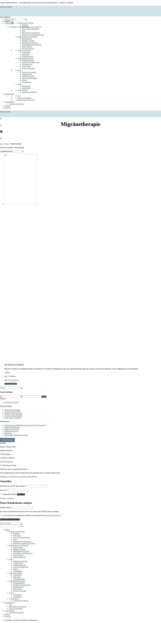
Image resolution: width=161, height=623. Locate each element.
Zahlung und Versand (11, 429)
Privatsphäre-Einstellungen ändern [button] (16, 435)
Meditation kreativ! (28, 76)
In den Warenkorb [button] (10, 384)
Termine (7, 106)
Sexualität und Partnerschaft (31, 45)
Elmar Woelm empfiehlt (12, 418)
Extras (20, 84)
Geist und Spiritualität (29, 78)
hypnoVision (26, 66)
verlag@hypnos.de (6, 462)
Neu (19, 96)
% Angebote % (23, 90)
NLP (23, 31)
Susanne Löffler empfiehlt (13, 414)
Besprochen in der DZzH (26, 100)
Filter (43, 396)
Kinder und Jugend (24, 50)
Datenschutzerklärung (11, 427)
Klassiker (25, 25)
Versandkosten (13, 380)
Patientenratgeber (28, 60)
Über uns (7, 108)
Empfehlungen (9, 94)
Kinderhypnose (27, 64)
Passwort (4, 490)
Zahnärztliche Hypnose (26, 58)
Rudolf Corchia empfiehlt (13, 416)
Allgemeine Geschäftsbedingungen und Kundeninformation (25, 425)
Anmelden (21, 494)
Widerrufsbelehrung (11, 431)
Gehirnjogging (27, 74)
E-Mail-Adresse (6, 507)
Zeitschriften (26, 88)
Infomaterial (26, 86)
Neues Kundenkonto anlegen (10, 519)
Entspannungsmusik (29, 72)
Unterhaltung (26, 82)
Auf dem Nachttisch (24, 98)
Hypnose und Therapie (25, 23)
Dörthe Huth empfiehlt (12, 410)
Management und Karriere (31, 33)
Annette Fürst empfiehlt (12, 412)
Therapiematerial (28, 56)
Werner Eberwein (28, 48)
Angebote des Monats (29, 92)
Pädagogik (25, 54)
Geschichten (26, 52)
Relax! (20, 70)
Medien (7, 21)
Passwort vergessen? (7, 498)
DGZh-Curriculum (28, 68)
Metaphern (25, 27)
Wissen (24, 80)
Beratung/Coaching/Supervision (33, 35)
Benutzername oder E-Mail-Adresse (13, 486)
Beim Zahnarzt (27, 47)
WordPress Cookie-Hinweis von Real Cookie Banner (18, 477)
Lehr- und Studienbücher (30, 29)
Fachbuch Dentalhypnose (31, 62)
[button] (5, 17)
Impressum (8, 433)
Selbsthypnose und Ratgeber (27, 37)
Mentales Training (28, 41)
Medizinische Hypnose (30, 43)
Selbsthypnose (27, 39)
